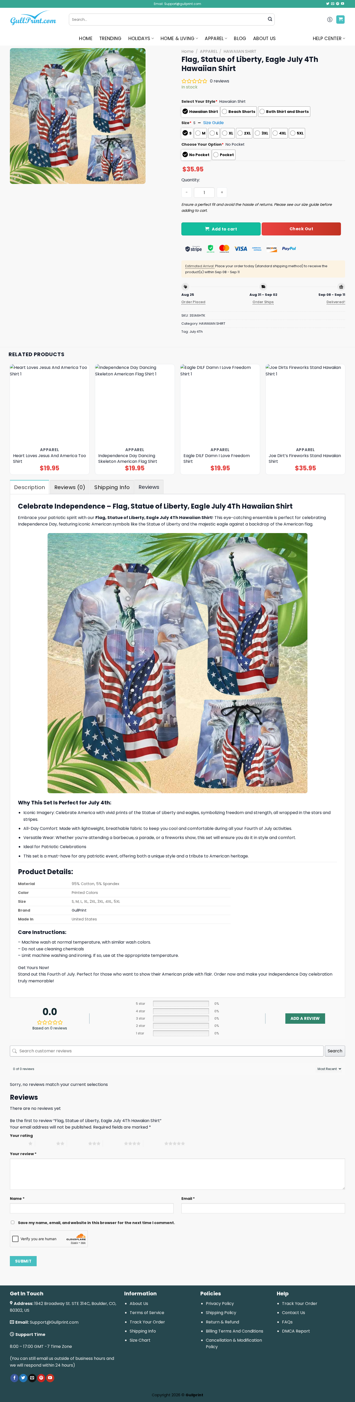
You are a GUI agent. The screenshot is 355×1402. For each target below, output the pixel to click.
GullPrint (79, 910)
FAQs (287, 1322)
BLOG (240, 38)
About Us (139, 1304)
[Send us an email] (332, 4)
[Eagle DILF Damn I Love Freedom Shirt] (220, 404)
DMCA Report (296, 1331)
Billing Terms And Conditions (234, 1331)
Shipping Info (143, 1331)
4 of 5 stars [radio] (113, 1143)
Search (335, 1051)
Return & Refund (222, 1322)
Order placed (193, 301)
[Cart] (340, 19)
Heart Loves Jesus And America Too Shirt (49, 458)
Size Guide (213, 123)
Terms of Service (147, 1313)
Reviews (149, 487)
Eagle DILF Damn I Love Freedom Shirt (216, 458)
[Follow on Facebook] (14, 1378)
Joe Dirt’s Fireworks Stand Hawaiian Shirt (305, 458)
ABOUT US (264, 38)
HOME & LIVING (178, 38)
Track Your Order (147, 1322)
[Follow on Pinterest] (337, 4)
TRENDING (110, 38)
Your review (23, 1153)
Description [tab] (29, 487)
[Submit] (270, 19)
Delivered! (336, 301)
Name (17, 1198)
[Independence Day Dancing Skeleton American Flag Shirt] (135, 404)
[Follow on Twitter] (327, 4)
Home (187, 51)
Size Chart (140, 1340)
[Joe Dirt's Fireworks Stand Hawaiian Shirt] (305, 404)
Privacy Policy (220, 1304)
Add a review (305, 1018)
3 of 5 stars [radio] (77, 1143)
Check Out (301, 229)
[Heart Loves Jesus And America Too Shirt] (50, 404)
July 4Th (196, 331)
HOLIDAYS (139, 38)
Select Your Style (199, 101)
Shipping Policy (221, 1313)
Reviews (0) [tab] (69, 487)
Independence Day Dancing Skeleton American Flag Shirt (127, 458)
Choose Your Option (202, 144)
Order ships (263, 301)
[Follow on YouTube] (342, 4)
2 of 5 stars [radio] (45, 1143)
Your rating (21, 1135)
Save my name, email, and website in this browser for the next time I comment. (96, 1222)
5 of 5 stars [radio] (153, 1143)
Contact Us (293, 1313)
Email (188, 1198)
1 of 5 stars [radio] (17, 1143)
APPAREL (214, 38)
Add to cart (224, 229)
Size (186, 122)
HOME (85, 38)
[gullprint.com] (35, 19)
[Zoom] (17, 177)
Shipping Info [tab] (112, 487)
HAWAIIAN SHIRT (240, 51)
